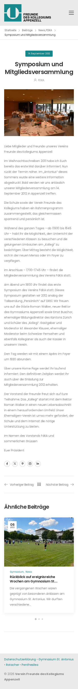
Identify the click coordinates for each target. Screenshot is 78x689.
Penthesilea (30, 665)
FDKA (49, 30)
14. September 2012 (39, 53)
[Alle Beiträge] (39, 484)
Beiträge (27, 30)
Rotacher (12, 665)
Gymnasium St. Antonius (56, 659)
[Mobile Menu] (71, 12)
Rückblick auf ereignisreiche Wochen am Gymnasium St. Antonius (32, 581)
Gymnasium (17, 571)
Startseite (10, 30)
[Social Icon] (7, 464)
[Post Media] (39, 542)
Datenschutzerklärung (20, 659)
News (41, 30)
